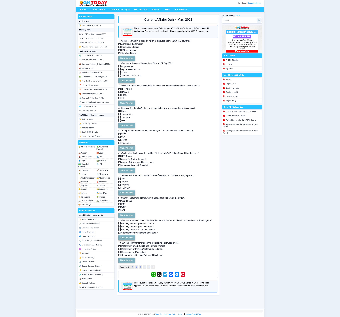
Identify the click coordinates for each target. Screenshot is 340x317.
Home (83, 9)
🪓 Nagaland (83, 185)
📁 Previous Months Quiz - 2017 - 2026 (93, 47)
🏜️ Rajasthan (102, 189)
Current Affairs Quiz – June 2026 (91, 43)
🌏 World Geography (87, 236)
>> (153, 267)
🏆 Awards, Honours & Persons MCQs (93, 81)
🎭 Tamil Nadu (102, 193)
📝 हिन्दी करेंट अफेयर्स (86, 119)
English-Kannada (232, 88)
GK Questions (141, 9)
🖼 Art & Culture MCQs (87, 111)
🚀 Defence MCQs (86, 68)
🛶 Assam (82, 153)
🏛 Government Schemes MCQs (91, 60)
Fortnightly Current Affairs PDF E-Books (241, 120)
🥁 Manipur (83, 182)
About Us (158, 314)
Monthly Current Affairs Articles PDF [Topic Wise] (240, 132)
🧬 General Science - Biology (90, 266)
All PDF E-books (232, 60)
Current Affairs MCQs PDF (236, 116)
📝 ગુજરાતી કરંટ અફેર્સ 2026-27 (91, 136)
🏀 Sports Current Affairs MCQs (91, 94)
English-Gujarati (232, 96)
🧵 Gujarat (82, 160)
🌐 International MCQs (87, 106)
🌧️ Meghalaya (102, 174)
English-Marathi (232, 92)
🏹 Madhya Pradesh (86, 178)
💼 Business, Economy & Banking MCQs (94, 64)
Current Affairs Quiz (120, 9)
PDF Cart (229, 64)
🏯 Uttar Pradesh (85, 201)
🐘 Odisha (100, 185)
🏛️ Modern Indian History (89, 228)
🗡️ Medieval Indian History (89, 224)
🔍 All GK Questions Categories (91, 287)
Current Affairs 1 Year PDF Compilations (241, 111)
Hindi (167, 9)
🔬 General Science (86, 262)
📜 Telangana (84, 197)
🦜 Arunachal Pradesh (102, 148)
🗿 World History (85, 279)
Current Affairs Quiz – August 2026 (92, 34)
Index (180, 314)
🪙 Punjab (82, 189)
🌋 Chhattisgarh (85, 157)
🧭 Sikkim (82, 193)
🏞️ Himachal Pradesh (83, 165)
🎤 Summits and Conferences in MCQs (94, 102)
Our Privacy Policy (169, 314)
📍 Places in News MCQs (88, 85)
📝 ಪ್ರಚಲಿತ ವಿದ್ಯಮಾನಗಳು (88, 124)
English (228, 79)
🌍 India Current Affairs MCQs (90, 56)
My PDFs (229, 69)
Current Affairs (98, 9)
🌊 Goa (99, 157)
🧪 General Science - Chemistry (91, 275)
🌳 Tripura (100, 197)
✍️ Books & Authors (87, 283)
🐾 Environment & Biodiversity (90, 245)
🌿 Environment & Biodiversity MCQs (93, 77)
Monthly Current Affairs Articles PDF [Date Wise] (240, 125)
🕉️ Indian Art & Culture (87, 249)
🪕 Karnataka (102, 170)
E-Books (156, 9)
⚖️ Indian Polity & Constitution (90, 241)
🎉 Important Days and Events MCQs (93, 89)
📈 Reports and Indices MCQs (90, 73)
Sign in (237, 15)
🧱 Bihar (99, 153)
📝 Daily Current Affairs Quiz (90, 25)
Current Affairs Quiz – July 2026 (91, 38)
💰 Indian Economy (86, 258)
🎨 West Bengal (85, 204)
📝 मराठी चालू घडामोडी (86, 128)
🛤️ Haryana (101, 160)
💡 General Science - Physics (90, 270)
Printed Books (182, 9)
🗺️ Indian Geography (87, 232)
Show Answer (126, 58)
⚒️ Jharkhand (84, 170)
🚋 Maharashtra (103, 178)
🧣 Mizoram (101, 182)
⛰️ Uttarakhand (103, 201)
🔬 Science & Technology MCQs (91, 98)
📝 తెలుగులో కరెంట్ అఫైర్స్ (88, 132)
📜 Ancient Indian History (88, 219)
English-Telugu (231, 101)
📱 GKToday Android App (192, 314)
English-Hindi (231, 84)
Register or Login (254, 3)
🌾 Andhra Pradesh (86, 147)
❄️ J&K (99, 164)
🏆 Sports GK (84, 253)
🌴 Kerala (82, 174)
